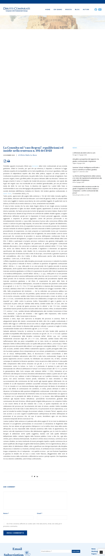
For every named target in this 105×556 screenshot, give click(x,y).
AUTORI (86, 9)
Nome (6, 513)
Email (39, 513)
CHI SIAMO (58, 9)
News (93, 549)
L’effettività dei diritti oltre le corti (84, 153)
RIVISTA (68, 9)
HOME (47, 9)
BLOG (77, 9)
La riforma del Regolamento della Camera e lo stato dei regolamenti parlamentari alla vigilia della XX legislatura (87, 178)
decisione (35, 166)
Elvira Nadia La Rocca (28, 155)
